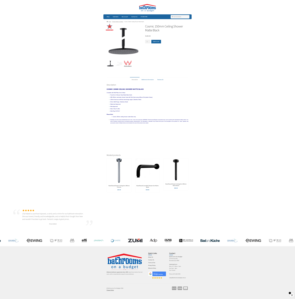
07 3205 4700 (144, 16)
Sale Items (115, 16)
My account (125, 16)
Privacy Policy (151, 265)
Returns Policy (152, 268)
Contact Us (134, 16)
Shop (108, 16)
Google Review (158, 274)
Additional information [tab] (148, 79)
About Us (150, 257)
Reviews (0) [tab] (160, 79)
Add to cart (156, 41)
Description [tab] (135, 79)
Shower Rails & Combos (117, 21)
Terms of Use (151, 262)
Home (109, 21)
